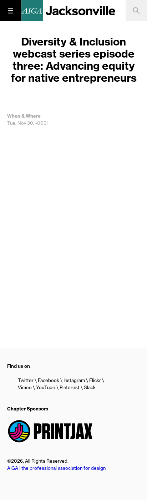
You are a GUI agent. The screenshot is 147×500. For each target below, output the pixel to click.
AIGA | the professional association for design (56, 468)
